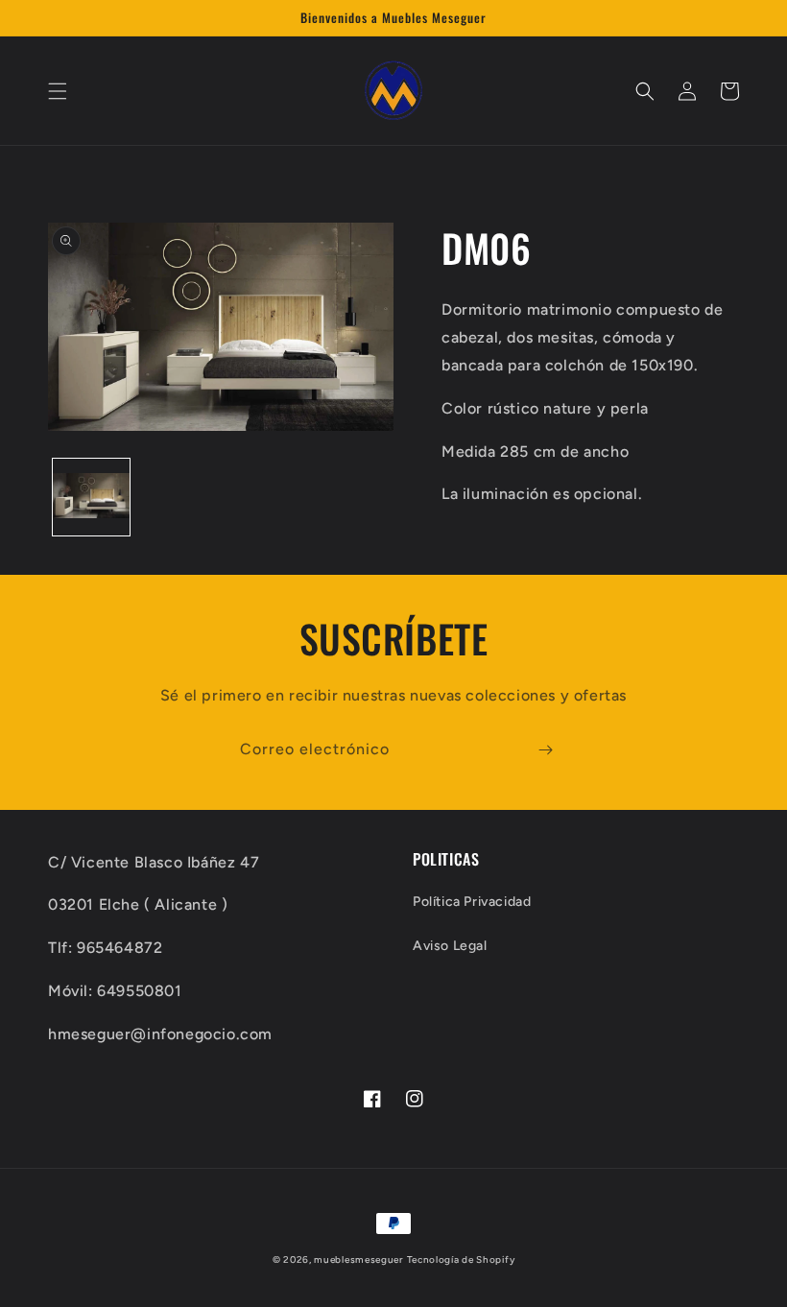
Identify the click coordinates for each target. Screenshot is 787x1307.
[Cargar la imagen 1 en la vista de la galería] (91, 497)
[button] (57, 91)
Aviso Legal (450, 946)
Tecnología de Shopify (461, 1259)
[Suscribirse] (545, 750)
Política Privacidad (472, 901)
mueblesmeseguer (358, 1259)
